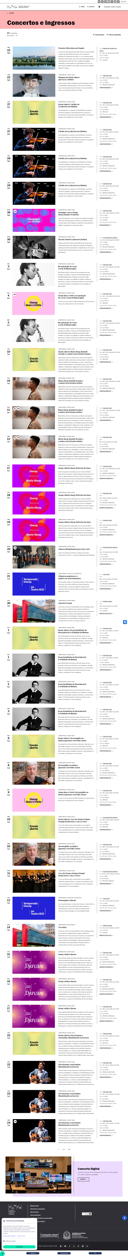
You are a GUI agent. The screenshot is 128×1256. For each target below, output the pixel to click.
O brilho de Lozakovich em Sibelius (72, 132)
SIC (95, 1253)
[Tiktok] (105, 1)
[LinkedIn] (102, 1)
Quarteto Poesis (65, 603)
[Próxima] (69, 1149)
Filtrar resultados (115, 35)
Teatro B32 (106, 574)
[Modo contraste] (99, 6)
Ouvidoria (32, 1253)
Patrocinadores (35, 1215)
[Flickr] (99, 1)
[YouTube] (108, 1)
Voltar (11, 13)
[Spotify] (83, 1246)
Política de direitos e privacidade (41, 1218)
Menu (83, 6)
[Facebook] (118, 1)
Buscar (91, 6)
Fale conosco (34, 1212)
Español (118, 6)
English (113, 6)
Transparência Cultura (37, 1221)
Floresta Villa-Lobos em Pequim (71, 48)
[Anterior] (59, 1149)
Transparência (64, 1253)
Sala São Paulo (107, 75)
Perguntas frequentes (37, 1209)
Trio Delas (62, 928)
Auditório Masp (107, 601)
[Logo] (19, 7)
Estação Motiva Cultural (110, 237)
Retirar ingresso (104, 225)
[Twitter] (74, 1246)
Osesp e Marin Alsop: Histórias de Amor (74, 468)
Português (107, 6)
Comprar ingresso (105, 87)
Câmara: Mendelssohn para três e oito (74, 549)
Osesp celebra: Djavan (67, 955)
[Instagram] (115, 1)
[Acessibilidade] (124, 1217)
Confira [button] (82, 1179)
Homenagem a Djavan (67, 901)
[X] (112, 1)
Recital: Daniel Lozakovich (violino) (72, 240)
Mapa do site (34, 1206)
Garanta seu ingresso (106, 478)
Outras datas (99, 35)
